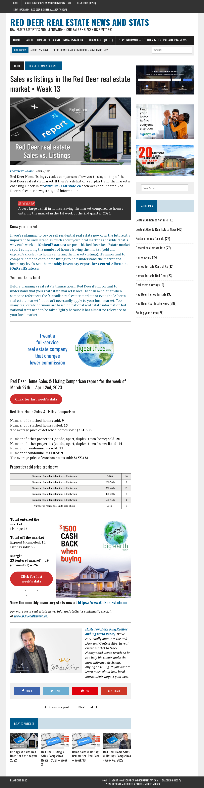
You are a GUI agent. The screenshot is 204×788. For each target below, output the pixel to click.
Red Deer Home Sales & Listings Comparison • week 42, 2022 (117, 756)
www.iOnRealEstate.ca (62, 186)
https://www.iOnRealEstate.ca (102, 602)
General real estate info (150, 247)
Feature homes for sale (150, 238)
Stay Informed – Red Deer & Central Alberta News (40, 9)
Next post (85, 707)
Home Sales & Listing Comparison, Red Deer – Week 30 (85, 756)
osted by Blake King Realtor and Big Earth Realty (106, 631)
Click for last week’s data (36, 399)
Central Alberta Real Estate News (156, 229)
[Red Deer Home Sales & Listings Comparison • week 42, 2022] (117, 746)
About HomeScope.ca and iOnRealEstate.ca (48, 3)
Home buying (143, 257)
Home (16, 3)
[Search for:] (164, 187)
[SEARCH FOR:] (172, 49)
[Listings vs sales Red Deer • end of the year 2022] (24, 746)
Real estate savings (148, 284)
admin (29, 171)
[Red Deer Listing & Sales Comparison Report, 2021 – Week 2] (55, 746)
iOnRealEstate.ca (52, 244)
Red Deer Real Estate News (152, 303)
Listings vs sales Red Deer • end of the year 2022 (23, 756)
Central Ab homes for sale (152, 220)
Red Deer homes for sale (151, 294)
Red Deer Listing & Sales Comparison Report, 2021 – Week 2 (54, 758)
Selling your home (147, 312)
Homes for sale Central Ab (152, 266)
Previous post (59, 707)
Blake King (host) (86, 3)
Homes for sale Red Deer (151, 275)
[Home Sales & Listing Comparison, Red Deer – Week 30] (86, 746)
